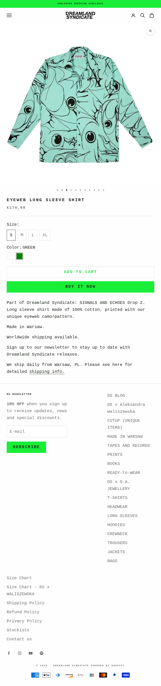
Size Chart (19, 578)
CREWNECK (117, 534)
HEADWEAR (117, 506)
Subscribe (26, 447)
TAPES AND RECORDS (128, 445)
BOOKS (113, 463)
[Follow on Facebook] (9, 653)
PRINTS (114, 454)
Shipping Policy (25, 603)
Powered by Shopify (108, 665)
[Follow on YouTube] (31, 653)
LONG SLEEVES (122, 515)
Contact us (19, 639)
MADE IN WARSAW (125, 436)
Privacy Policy (24, 621)
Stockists (18, 630)
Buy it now (80, 286)
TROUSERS (117, 543)
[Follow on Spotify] (41, 653)
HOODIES (116, 524)
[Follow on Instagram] (20, 653)
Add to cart (80, 272)
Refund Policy (23, 612)
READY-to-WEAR (123, 472)
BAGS (112, 561)
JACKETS (116, 552)
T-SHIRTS (117, 497)
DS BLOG (116, 395)
